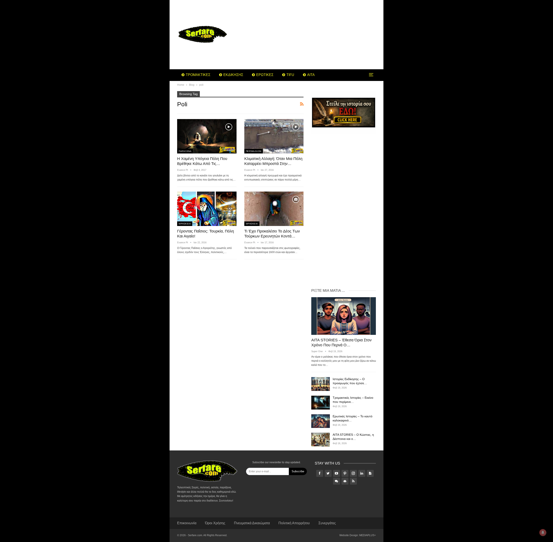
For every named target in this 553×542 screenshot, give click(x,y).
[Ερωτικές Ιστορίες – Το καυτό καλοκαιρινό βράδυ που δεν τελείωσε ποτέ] (320, 421)
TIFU (290, 75)
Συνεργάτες (327, 523)
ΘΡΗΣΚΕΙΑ (185, 224)
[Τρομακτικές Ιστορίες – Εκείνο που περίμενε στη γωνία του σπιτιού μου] (320, 403)
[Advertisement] (311, 34)
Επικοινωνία (186, 523)
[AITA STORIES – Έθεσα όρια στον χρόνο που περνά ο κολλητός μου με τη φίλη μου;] (343, 316)
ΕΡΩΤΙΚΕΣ (264, 75)
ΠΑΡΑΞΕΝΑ (185, 151)
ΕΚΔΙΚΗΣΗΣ (233, 75)
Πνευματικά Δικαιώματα (252, 523)
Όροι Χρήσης (215, 523)
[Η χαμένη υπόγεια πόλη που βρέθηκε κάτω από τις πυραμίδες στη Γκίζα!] (207, 136)
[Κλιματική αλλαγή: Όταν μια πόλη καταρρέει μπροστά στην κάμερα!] (274, 136)
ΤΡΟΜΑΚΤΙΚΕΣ (198, 75)
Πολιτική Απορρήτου (294, 523)
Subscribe (298, 471)
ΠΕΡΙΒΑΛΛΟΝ (253, 151)
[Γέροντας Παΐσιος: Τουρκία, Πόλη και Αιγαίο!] (207, 209)
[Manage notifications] (542, 532)
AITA (311, 75)
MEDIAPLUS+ (367, 535)
